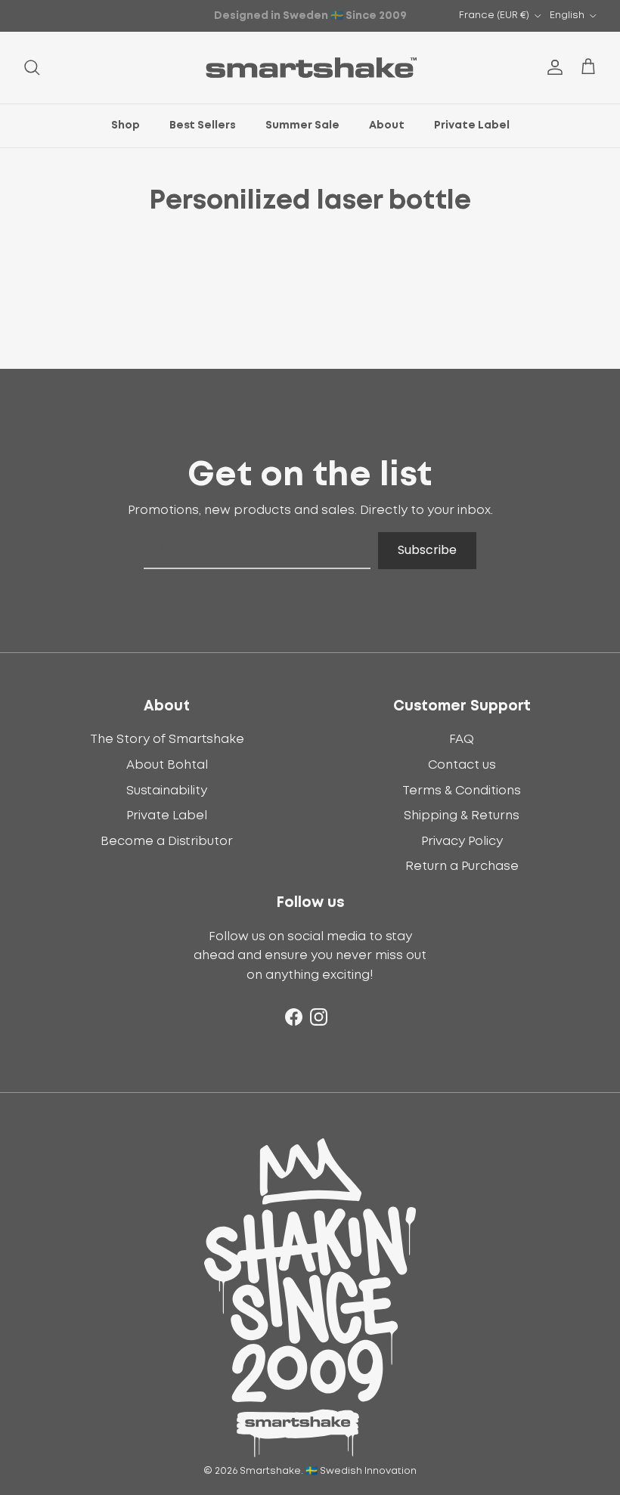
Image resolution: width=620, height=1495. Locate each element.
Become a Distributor (167, 841)
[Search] (32, 67)
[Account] (552, 67)
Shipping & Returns (461, 815)
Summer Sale (302, 125)
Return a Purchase (462, 866)
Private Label (472, 125)
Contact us (462, 765)
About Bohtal (167, 765)
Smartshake (270, 1471)
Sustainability (166, 791)
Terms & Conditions (461, 791)
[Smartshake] (310, 67)
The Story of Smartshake (167, 739)
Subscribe (427, 550)
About (387, 125)
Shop (125, 125)
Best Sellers (202, 125)
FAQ (461, 739)
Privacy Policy (462, 841)
